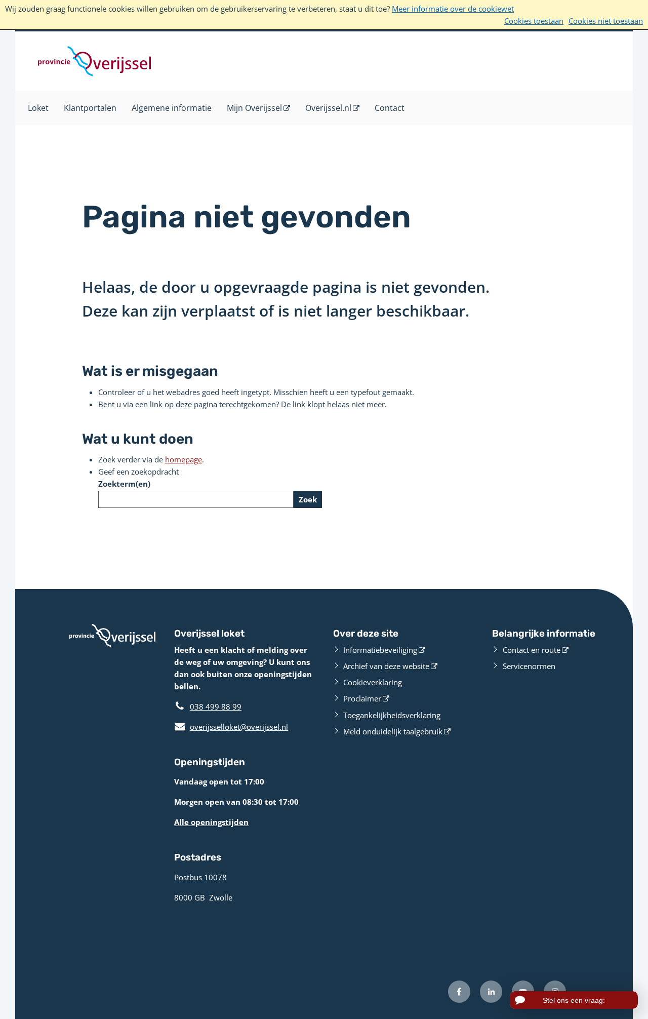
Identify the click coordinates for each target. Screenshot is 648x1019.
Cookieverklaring (372, 682)
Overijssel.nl (328, 107)
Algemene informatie (172, 107)
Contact (389, 107)
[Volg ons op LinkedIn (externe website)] (491, 992)
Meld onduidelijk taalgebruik (392, 731)
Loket (38, 107)
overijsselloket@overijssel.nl (231, 727)
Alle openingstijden (211, 822)
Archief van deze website (386, 666)
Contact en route (531, 650)
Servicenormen (529, 666)
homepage (183, 459)
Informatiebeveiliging (380, 650)
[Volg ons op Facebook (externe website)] (459, 992)
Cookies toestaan (533, 21)
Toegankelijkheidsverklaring (391, 715)
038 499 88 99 (215, 706)
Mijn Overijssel (254, 107)
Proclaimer (362, 698)
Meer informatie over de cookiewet (453, 9)
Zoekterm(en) (124, 484)
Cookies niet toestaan (606, 21)
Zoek (308, 499)
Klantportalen (90, 107)
